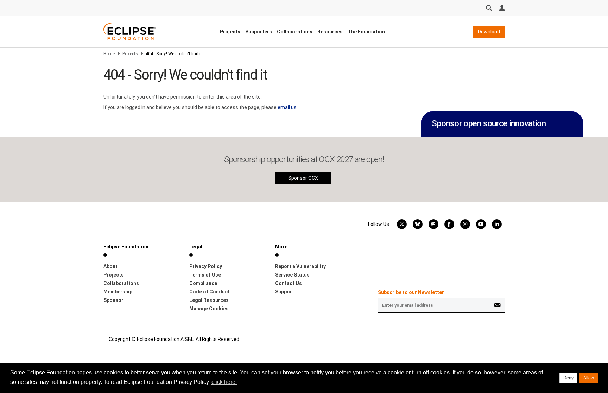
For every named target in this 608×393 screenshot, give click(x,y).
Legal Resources (209, 300)
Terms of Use (205, 275)
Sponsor (113, 300)
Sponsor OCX (303, 178)
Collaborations (294, 31)
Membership (117, 291)
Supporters (258, 31)
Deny (568, 377)
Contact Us (288, 283)
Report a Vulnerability (300, 266)
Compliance (203, 283)
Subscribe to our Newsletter (411, 292)
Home (109, 53)
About (110, 266)
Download (489, 31)
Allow (588, 377)
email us (287, 107)
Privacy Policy (205, 266)
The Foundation (366, 31)
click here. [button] (224, 382)
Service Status (292, 275)
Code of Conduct (209, 291)
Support (284, 291)
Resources (330, 31)
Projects (230, 31)
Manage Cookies (209, 308)
